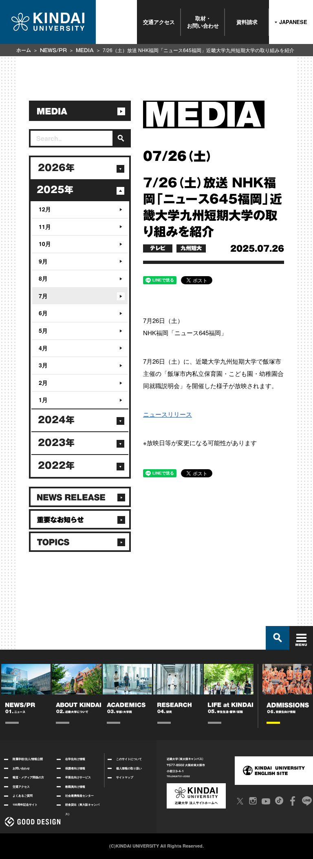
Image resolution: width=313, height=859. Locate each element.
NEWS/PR (53, 50)
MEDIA (85, 50)
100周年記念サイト (25, 804)
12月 (45, 209)
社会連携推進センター (79, 795)
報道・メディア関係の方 (28, 777)
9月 (43, 261)
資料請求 (247, 22)
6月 (43, 313)
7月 (43, 296)
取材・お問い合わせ (203, 21)
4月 (43, 348)
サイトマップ (124, 777)
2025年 (55, 189)
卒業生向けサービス (78, 777)
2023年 (56, 442)
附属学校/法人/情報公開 (28, 759)
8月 (43, 278)
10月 (45, 243)
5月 (43, 330)
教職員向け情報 (75, 786)
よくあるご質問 (23, 795)
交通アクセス (159, 22)
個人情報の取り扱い (129, 768)
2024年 (56, 419)
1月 (43, 399)
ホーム (23, 50)
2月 (43, 382)
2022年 (56, 465)
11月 (45, 226)
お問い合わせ (21, 768)
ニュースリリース (167, 414)
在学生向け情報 (75, 759)
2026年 (56, 167)
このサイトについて (129, 759)
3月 (43, 365)
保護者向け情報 (75, 768)
